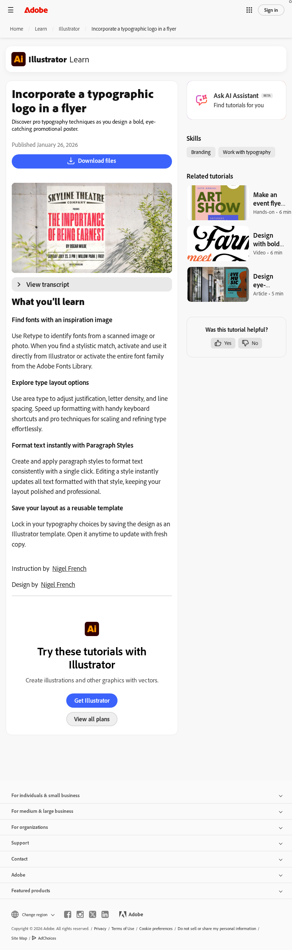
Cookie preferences (156, 928)
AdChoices (47, 938)
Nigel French (69, 568)
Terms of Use (122, 928)
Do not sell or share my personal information (217, 928)
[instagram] (80, 914)
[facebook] (67, 914)
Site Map (19, 938)
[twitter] (92, 914)
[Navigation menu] (10, 10)
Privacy (100, 928)
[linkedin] (105, 914)
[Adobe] (36, 10)
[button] (249, 10)
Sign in (271, 10)
